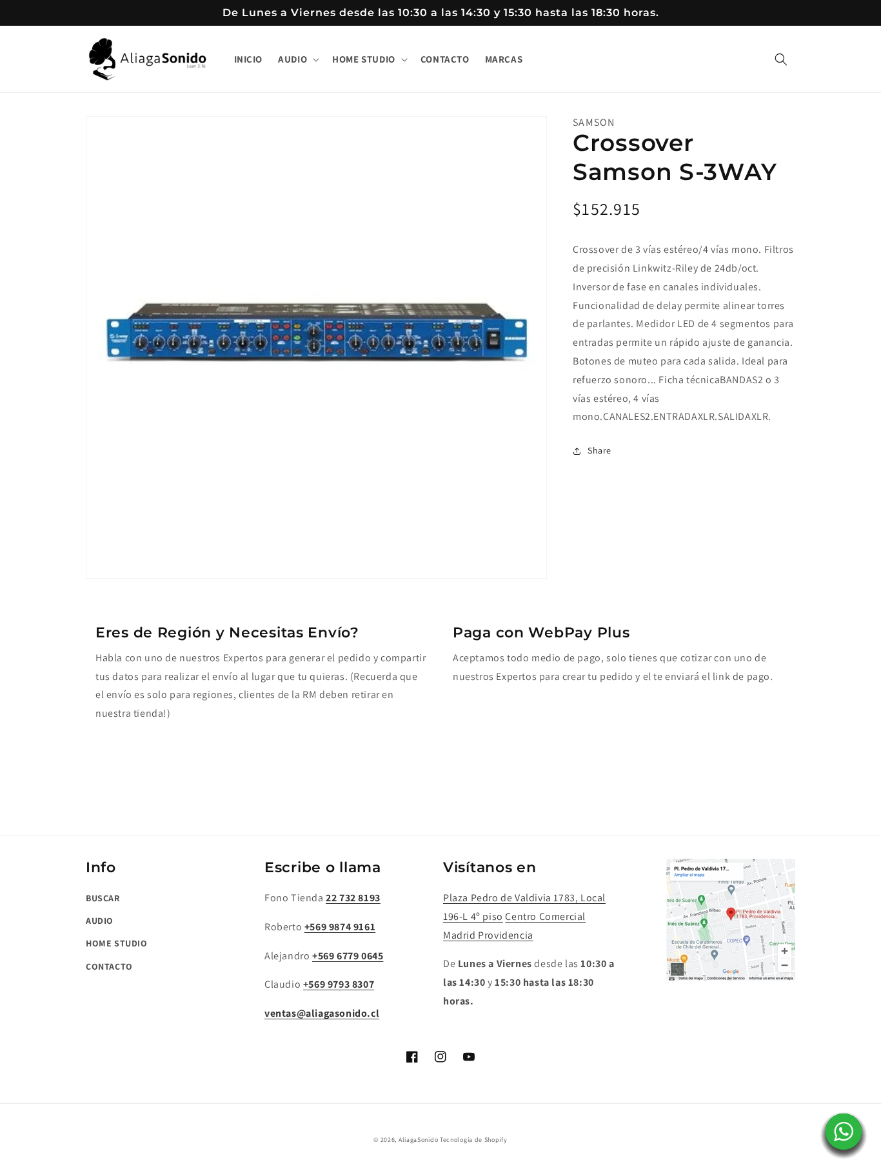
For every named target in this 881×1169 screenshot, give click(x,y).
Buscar (103, 898)
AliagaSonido (418, 1139)
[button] (297, 59)
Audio (100, 920)
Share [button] (599, 450)
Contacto (109, 966)
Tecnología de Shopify (474, 1139)
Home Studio (117, 943)
